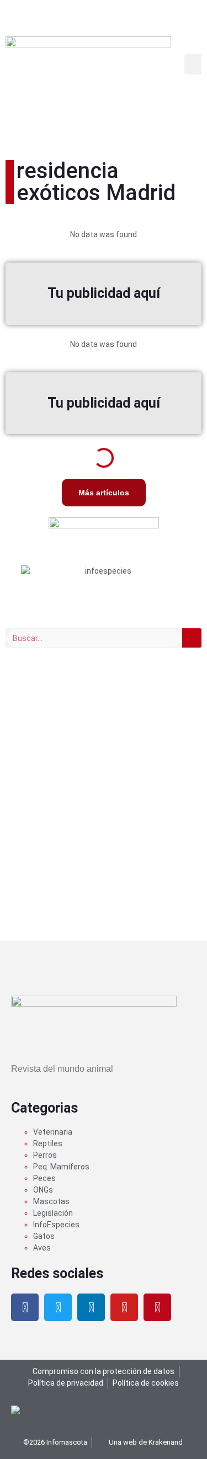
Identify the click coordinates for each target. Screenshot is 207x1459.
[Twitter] (58, 1307)
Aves (42, 1247)
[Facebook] (25, 1307)
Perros (45, 1155)
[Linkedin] (91, 1307)
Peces (44, 1178)
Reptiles (47, 1143)
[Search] (191, 638)
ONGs (43, 1189)
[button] (193, 64)
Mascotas (51, 1201)
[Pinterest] (157, 1307)
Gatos (44, 1236)
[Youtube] (124, 1307)
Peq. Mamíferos (61, 1166)
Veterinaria (52, 1131)
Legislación (53, 1213)
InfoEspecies (56, 1224)
